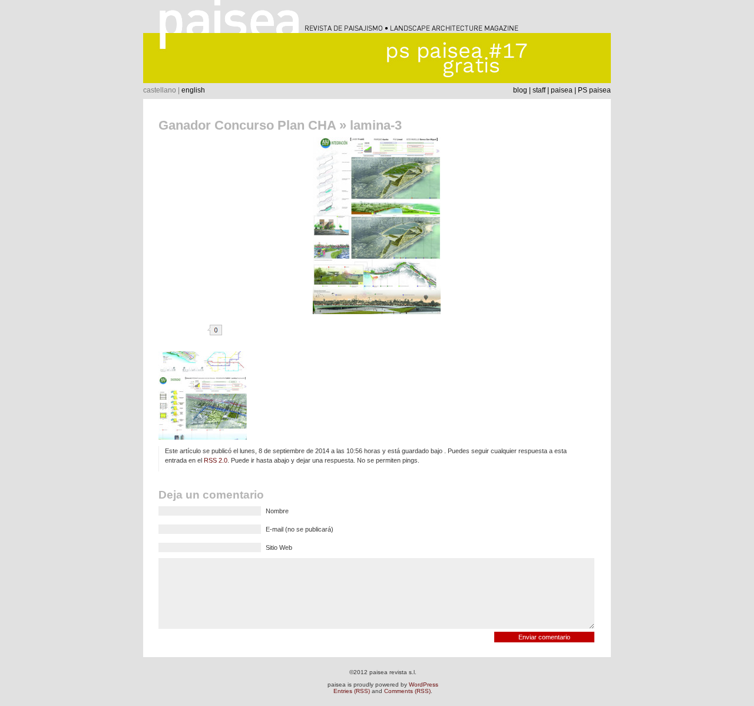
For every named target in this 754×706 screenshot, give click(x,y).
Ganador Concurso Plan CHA (247, 125)
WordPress (423, 684)
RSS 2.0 (215, 460)
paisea (562, 90)
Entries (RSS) (351, 691)
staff (539, 90)
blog (520, 90)
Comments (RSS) (407, 691)
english (193, 90)
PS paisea (594, 90)
